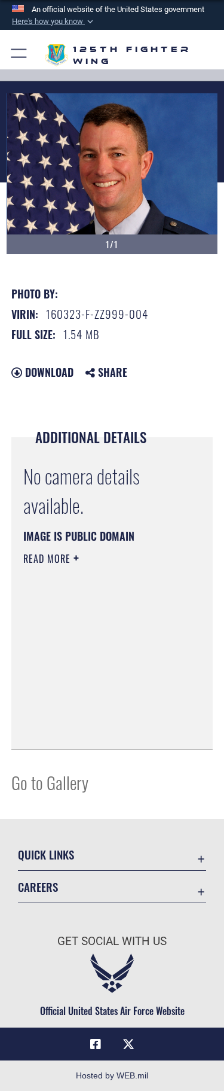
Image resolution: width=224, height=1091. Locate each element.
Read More (48, 558)
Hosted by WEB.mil (112, 1075)
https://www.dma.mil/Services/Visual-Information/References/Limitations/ (95, 710)
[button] (54, 22)
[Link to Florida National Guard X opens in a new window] (128, 1044)
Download (47, 372)
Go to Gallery (49, 782)
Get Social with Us (112, 941)
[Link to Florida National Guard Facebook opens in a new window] (96, 1044)
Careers (38, 886)
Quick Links (46, 854)
